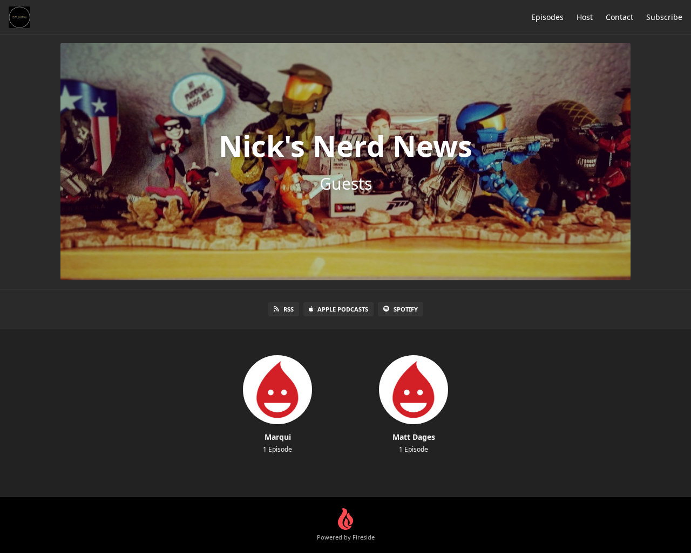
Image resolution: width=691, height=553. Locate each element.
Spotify (406, 309)
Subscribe (664, 17)
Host (585, 17)
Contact (619, 17)
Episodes (547, 17)
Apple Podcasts (342, 309)
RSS (288, 309)
